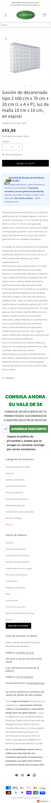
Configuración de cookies (17, 555)
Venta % (9, 524)
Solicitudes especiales (16, 607)
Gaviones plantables (15, 479)
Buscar (9, 619)
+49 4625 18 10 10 (25, 652)
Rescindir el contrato (18, 625)
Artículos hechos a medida (18, 467)
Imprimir (10, 542)
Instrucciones (12, 600)
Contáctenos (11, 581)
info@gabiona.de (35, 683)
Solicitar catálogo (14, 518)
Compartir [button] (9, 378)
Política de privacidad (15, 549)
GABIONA (20, 798)
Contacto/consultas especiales (20, 511)
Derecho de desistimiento (17, 562)
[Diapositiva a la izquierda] (19, 86)
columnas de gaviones (16, 486)
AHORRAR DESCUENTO (29, 428)
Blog (8, 594)
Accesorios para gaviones (17, 499)
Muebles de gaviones (15, 505)
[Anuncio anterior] (5, 4)
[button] (6, 15)
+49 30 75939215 (24, 676)
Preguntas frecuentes (15, 587)
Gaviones (10, 473)
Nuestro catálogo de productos (20, 613)
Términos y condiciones (16, 574)
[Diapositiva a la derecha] (32, 86)
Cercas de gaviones (14, 492)
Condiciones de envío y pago (19, 568)
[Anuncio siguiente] (46, 4)
